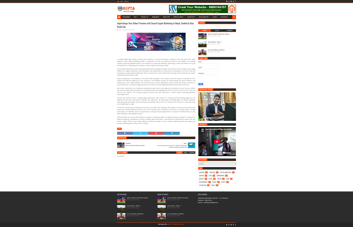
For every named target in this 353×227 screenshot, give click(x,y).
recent (214, 182)
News (135, 17)
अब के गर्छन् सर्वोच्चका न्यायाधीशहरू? (216, 50)
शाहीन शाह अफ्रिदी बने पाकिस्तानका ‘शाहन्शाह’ (218, 34)
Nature (219, 178)
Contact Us (126, 1)
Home (118, 1)
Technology (202, 185)
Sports (223, 182)
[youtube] (231, 1)
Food (210, 175)
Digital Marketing (203, 17)
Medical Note (166, 17)
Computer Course (178, 17)
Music (210, 178)
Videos (213, 185)
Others (214, 17)
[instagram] (235, 1)
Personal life (144, 17)
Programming (126, 17)
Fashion (201, 175)
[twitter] (229, 1)
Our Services (224, 17)
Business (201, 172)
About (122, 1)
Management (155, 17)
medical (201, 178)
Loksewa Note (191, 17)
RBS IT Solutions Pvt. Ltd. (176, 224)
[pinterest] (233, 1)
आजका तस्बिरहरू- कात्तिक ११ (215, 42)
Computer (212, 172)
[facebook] (227, 1)
